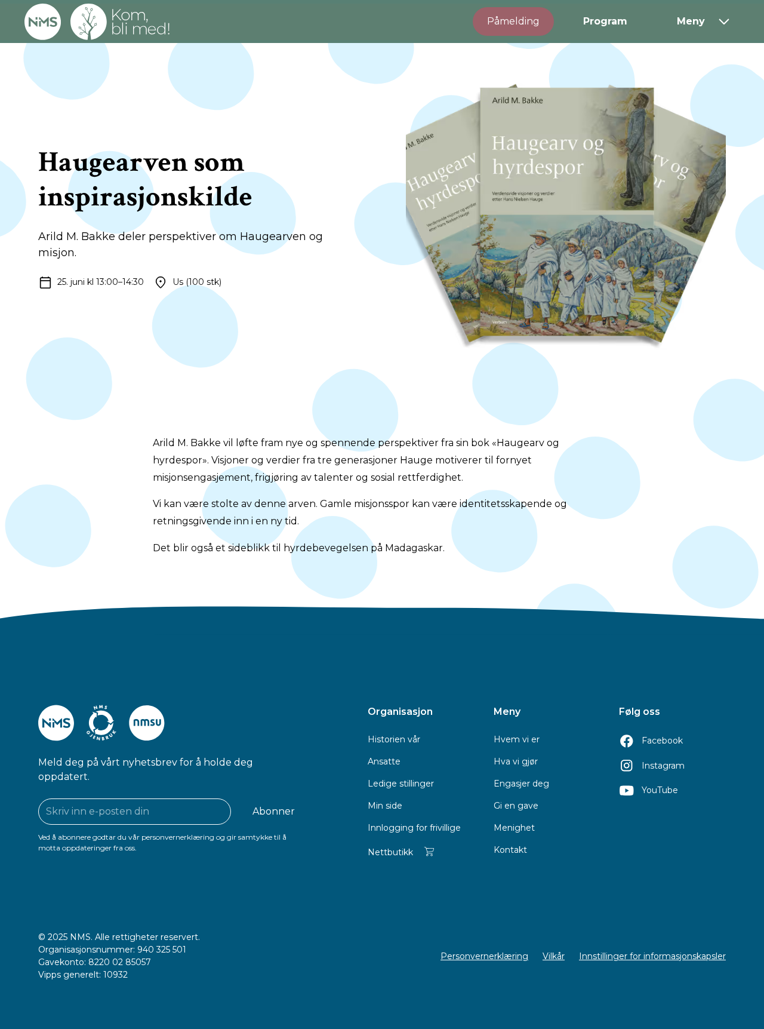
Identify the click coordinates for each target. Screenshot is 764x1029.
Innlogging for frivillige (414, 827)
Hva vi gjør (516, 761)
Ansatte (384, 761)
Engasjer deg (521, 783)
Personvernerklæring (484, 956)
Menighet (514, 827)
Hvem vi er (517, 739)
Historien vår (394, 739)
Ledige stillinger (401, 783)
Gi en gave (516, 805)
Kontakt (510, 849)
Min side (385, 805)
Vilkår (554, 956)
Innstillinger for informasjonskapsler (652, 956)
